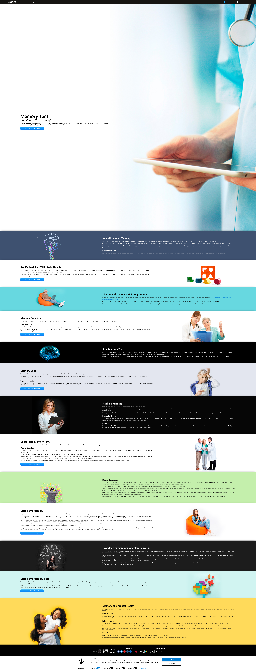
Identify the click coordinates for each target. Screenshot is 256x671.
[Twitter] (121, 651)
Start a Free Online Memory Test (32, 128)
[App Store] (160, 651)
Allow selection (171, 663)
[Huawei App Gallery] (140, 651)
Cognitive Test (21, 2)
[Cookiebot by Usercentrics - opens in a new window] (82, 668)
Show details (142, 668)
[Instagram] (127, 651)
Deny (172, 667)
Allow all (172, 659)
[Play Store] (150, 651)
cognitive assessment (139, 582)
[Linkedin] (130, 651)
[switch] (111, 668)
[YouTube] (124, 651)
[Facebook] (118, 651)
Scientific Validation (40, 2)
